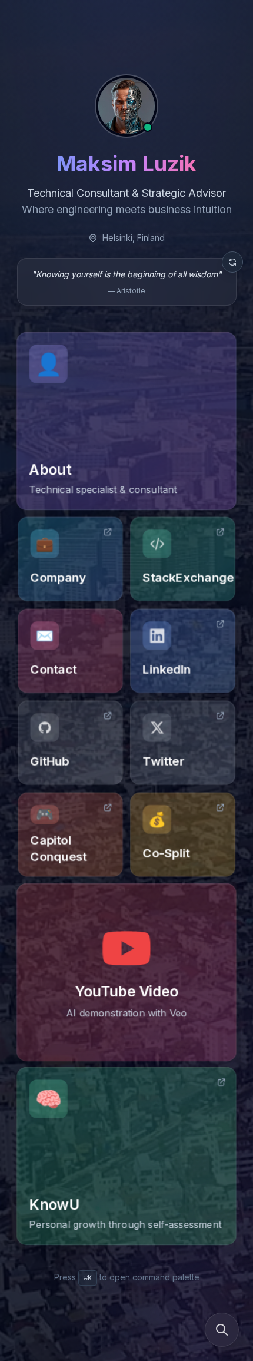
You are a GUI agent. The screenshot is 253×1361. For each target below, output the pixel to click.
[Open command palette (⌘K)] (222, 1330)
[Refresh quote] (232, 262)
